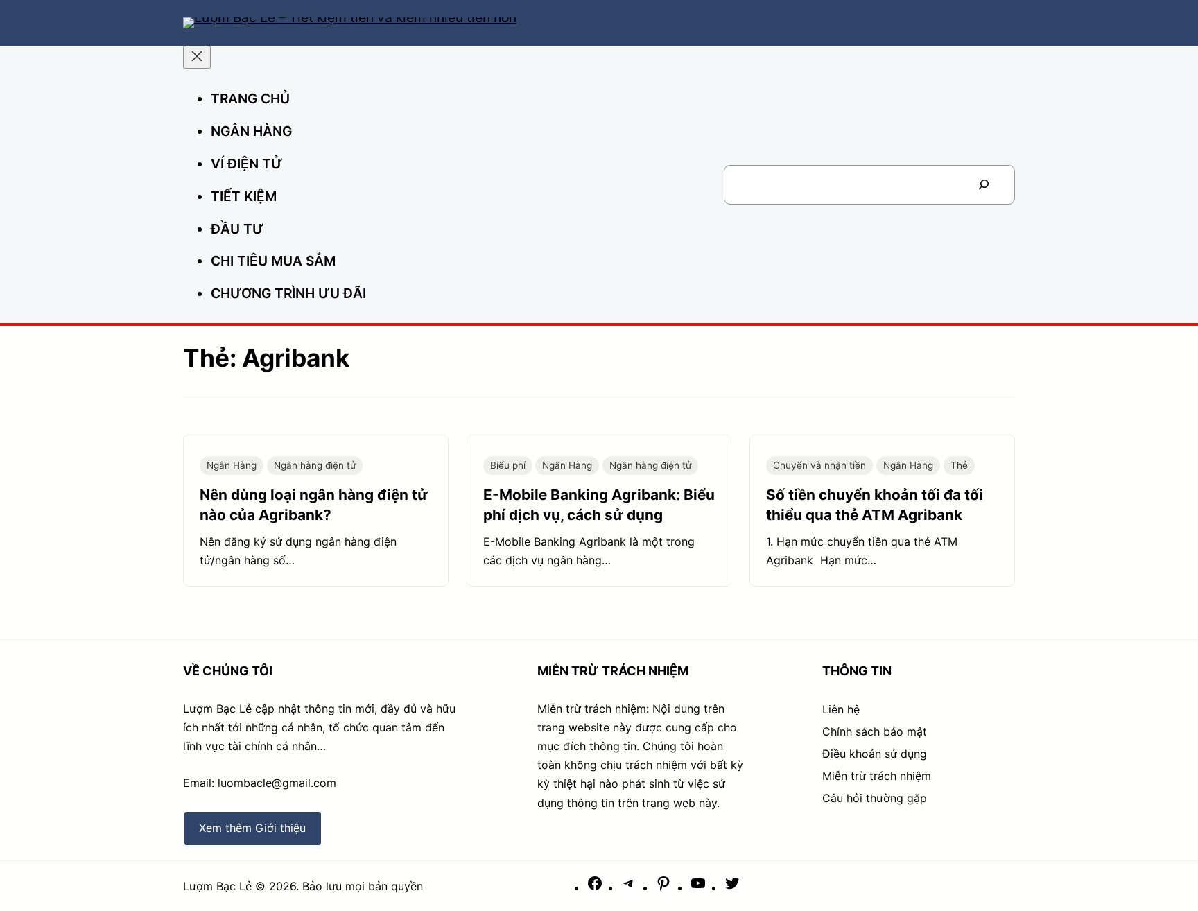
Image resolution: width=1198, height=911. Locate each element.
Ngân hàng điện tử (315, 465)
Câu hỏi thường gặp (874, 798)
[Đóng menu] (197, 57)
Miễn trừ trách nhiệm (876, 776)
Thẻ (959, 465)
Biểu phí (508, 465)
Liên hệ (841, 709)
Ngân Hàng (232, 465)
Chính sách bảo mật (874, 731)
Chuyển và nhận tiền (819, 465)
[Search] (984, 184)
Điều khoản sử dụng (874, 754)
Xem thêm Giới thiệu (252, 828)
